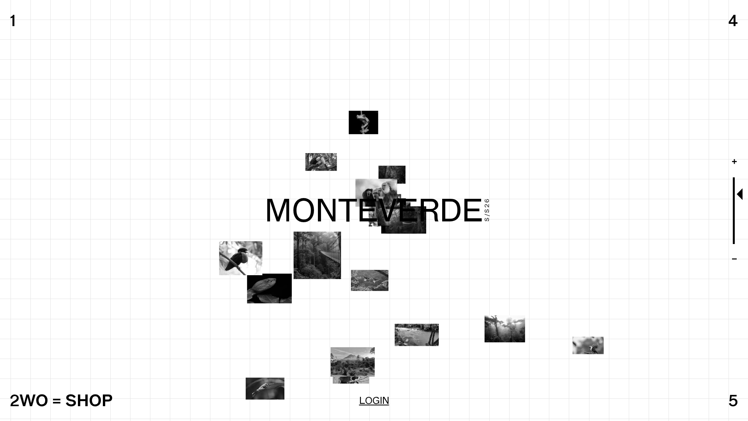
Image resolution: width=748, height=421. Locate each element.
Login (374, 400)
